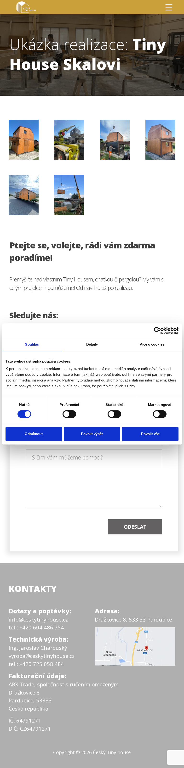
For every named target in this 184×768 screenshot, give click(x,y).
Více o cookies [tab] (152, 344)
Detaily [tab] (92, 344)
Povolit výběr (92, 434)
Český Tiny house (112, 752)
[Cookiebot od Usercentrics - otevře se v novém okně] (157, 330)
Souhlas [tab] (32, 344)
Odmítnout (34, 434)
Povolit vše (150, 434)
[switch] (69, 414)
